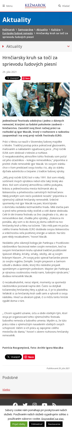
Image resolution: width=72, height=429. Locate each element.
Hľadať (66, 6)
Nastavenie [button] (54, 424)
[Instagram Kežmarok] (35, 405)
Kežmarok (35, 5)
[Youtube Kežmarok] (44, 405)
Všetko (6, 389)
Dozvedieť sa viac (52, 418)
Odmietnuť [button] (36, 424)
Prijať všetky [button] (18, 424)
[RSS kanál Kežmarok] (54, 405)
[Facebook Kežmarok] (15, 405)
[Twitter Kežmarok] (25, 405)
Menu (9, 6)
